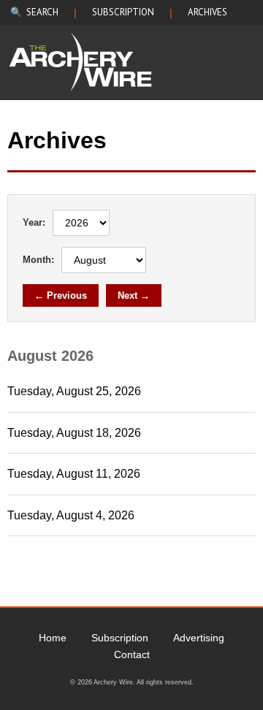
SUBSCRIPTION (123, 12)
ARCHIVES (207, 12)
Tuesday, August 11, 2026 (73, 473)
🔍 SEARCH (34, 12)
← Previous (60, 295)
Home (52, 638)
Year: (34, 222)
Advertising (198, 638)
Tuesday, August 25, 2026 (74, 391)
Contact (132, 654)
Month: (38, 259)
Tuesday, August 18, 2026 (74, 433)
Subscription (119, 638)
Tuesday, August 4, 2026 (70, 515)
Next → (134, 295)
